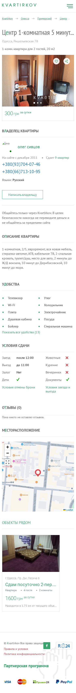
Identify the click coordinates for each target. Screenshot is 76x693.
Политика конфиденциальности (24, 654)
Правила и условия (16, 648)
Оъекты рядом (16, 523)
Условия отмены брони (18, 387)
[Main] (19, 5)
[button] (38, 473)
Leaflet (69, 509)
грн (16, 114)
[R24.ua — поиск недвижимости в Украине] (64, 645)
